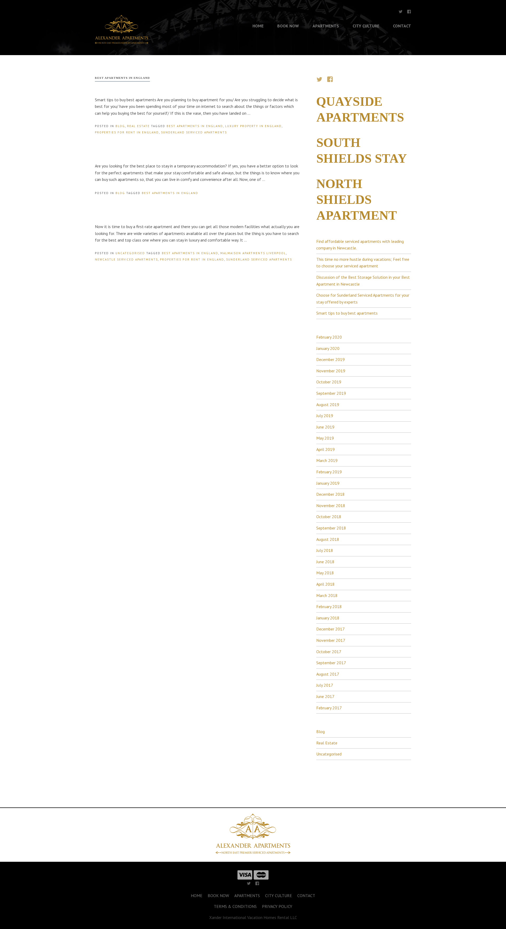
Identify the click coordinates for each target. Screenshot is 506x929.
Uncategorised (130, 253)
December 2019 (330, 359)
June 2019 (325, 427)
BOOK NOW (288, 25)
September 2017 (331, 662)
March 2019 (327, 460)
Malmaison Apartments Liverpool (253, 253)
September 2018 (331, 528)
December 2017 (330, 629)
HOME (258, 25)
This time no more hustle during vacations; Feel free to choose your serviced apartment (362, 263)
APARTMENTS (326, 25)
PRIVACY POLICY (277, 906)
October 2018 (328, 516)
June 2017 (325, 696)
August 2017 (327, 674)
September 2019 (331, 393)
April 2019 (325, 449)
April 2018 (325, 584)
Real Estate (138, 126)
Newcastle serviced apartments (126, 259)
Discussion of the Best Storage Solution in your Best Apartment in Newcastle (363, 281)
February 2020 (329, 337)
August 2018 (327, 539)
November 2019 (330, 370)
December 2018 (330, 494)
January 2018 (327, 617)
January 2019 (327, 483)
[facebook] (409, 12)
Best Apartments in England (195, 126)
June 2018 (325, 561)
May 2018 (325, 572)
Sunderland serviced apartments (194, 132)
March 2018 (327, 595)
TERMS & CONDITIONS (235, 906)
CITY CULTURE (366, 25)
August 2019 (327, 404)
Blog (120, 126)
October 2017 (328, 651)
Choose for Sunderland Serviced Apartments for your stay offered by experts (362, 298)
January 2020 (327, 348)
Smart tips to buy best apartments (347, 313)
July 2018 (324, 550)
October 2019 (328, 381)
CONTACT (402, 25)
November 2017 (330, 640)
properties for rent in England (127, 132)
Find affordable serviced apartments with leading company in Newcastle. (360, 245)
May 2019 (325, 438)
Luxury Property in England (253, 126)
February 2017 (329, 707)
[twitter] (400, 12)
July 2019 (324, 415)
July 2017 (324, 685)
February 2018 (329, 606)
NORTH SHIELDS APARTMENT (356, 199)
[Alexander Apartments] (121, 42)
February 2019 (329, 471)
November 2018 (330, 505)
